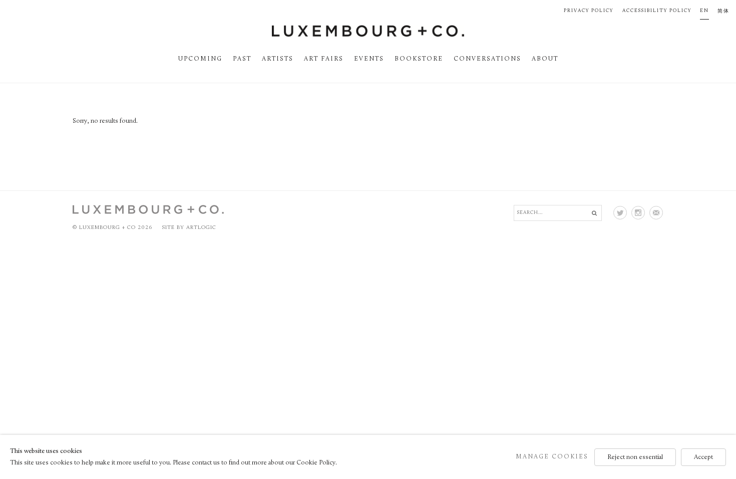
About (545, 59)
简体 (723, 11)
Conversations (487, 59)
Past (242, 59)
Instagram (638, 212)
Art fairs (323, 59)
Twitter (620, 212)
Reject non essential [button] (635, 456)
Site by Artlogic (189, 227)
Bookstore (419, 59)
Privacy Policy (588, 11)
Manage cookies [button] (552, 456)
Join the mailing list (656, 212)
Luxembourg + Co (368, 31)
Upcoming (200, 59)
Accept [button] (703, 456)
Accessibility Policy (656, 11)
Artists (277, 59)
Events (369, 59)
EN (704, 11)
